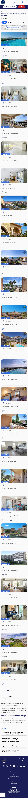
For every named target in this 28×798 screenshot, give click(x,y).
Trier (23, 22)
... (1, 11)
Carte (11, 22)
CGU (14, 774)
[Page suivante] (17, 689)
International (14, 781)
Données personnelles (14, 776)
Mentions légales (14, 772)
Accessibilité (14, 783)
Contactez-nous (23, 760)
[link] (14, 27)
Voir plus (5, 728)
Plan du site (21, 758)
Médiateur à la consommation (14, 778)
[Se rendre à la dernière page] (20, 689)
